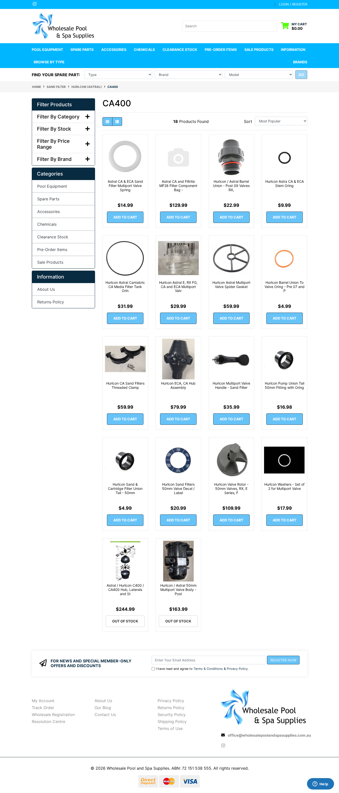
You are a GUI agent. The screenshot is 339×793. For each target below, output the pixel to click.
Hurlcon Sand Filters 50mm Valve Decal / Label (178, 488)
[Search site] (274, 26)
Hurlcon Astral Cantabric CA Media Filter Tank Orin (125, 286)
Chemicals (47, 224)
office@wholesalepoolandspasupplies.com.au (269, 735)
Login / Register (293, 4)
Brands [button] (300, 62)
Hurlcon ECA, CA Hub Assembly (178, 385)
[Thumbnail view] (107, 121)
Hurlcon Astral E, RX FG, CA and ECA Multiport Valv (178, 286)
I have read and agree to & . (202, 669)
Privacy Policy (237, 669)
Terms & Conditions (208, 669)
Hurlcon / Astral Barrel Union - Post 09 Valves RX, (231, 185)
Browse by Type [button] (49, 62)
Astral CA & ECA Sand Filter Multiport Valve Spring (125, 185)
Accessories (48, 211)
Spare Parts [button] (82, 49)
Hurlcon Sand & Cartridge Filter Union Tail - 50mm (125, 488)
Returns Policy (50, 301)
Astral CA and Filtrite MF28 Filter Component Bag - (178, 185)
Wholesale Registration (53, 714)
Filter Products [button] (54, 105)
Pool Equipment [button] (47, 49)
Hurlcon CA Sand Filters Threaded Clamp (125, 385)
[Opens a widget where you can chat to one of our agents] (320, 784)
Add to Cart (125, 217)
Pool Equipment (52, 186)
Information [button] (293, 49)
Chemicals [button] (144, 49)
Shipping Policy (172, 721)
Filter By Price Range (53, 144)
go (301, 74)
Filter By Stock (54, 129)
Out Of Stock (125, 621)
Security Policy (172, 714)
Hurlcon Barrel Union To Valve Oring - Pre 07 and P (285, 286)
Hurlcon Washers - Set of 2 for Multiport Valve (284, 486)
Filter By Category (58, 117)
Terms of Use (170, 728)
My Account (43, 700)
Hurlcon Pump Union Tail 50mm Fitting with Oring (284, 385)
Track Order (43, 707)
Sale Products (258, 49)
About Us (46, 289)
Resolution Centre (48, 721)
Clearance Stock (180, 49)
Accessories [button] (113, 49)
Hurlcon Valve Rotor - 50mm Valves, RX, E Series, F (231, 488)
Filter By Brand (54, 159)
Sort (248, 121)
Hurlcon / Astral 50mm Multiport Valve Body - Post (178, 589)
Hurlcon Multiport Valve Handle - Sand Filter (231, 385)
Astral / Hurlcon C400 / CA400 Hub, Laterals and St (125, 589)
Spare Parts (48, 198)
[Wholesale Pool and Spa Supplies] (63, 25)
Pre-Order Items (221, 49)
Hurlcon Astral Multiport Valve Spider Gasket (231, 284)
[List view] (117, 121)
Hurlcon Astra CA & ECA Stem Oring (284, 183)
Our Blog (103, 707)
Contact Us (105, 714)
